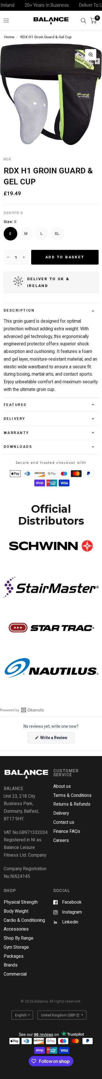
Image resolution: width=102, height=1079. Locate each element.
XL (57, 233)
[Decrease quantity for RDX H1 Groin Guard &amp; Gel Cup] (8, 257)
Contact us (63, 822)
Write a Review (54, 739)
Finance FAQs (66, 831)
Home (9, 37)
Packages (14, 956)
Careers (61, 840)
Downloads (18, 446)
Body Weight (16, 911)
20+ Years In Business (41, 5)
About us (62, 786)
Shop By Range (18, 938)
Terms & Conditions (72, 795)
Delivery (15, 418)
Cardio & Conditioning (24, 920)
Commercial (15, 974)
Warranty (16, 433)
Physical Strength (21, 902)
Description (19, 310)
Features (15, 405)
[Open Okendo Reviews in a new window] (22, 710)
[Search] (83, 21)
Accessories (16, 929)
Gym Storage (16, 947)
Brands (11, 965)
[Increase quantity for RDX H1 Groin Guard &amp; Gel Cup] (24, 257)
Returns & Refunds (71, 804)
